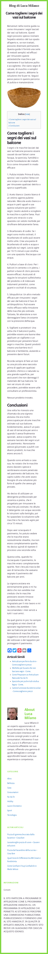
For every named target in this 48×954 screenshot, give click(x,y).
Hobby (10, 801)
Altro (9, 779)
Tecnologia (12, 815)
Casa (9, 788)
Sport (9, 810)
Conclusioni (13, 126)
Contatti (7, 890)
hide (27, 114)
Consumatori (12, 792)
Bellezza (11, 783)
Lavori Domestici (14, 806)
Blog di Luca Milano (24, 5)
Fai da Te (11, 797)
